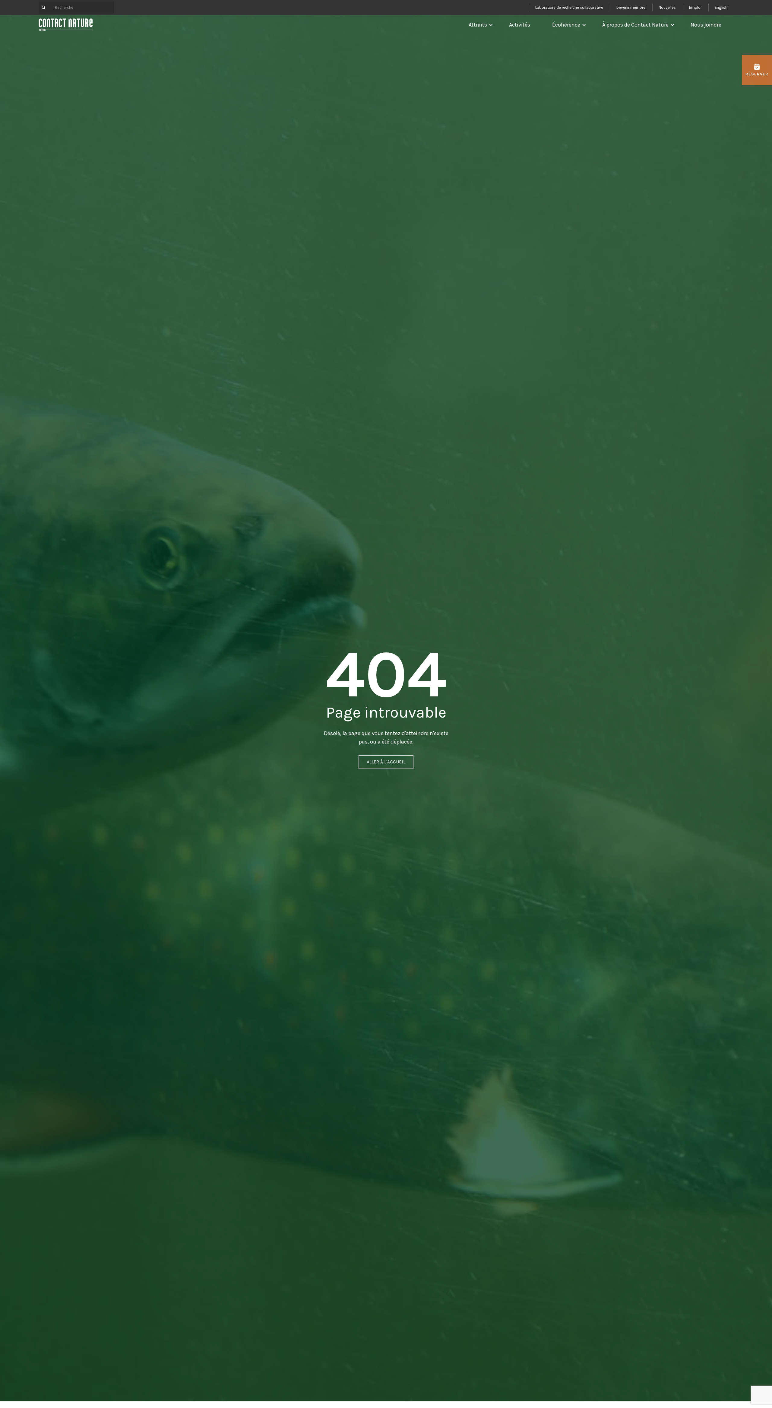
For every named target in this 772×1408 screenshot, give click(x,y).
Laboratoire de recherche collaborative (569, 7)
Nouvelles (667, 7)
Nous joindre (706, 24)
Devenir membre (630, 7)
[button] (479, 25)
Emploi (695, 7)
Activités (519, 24)
